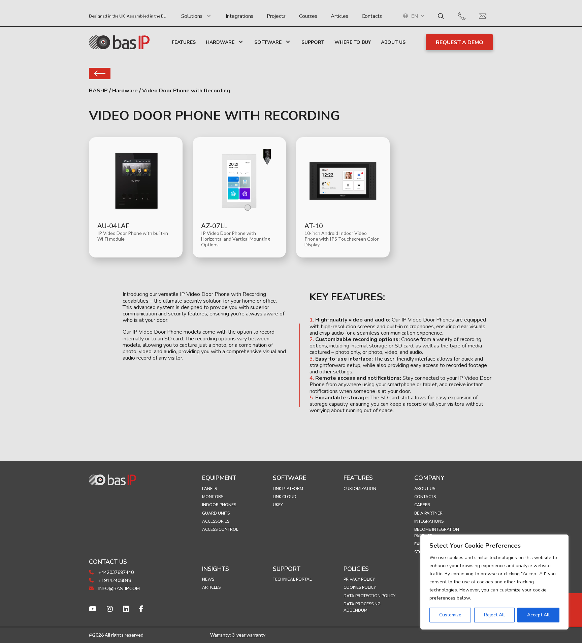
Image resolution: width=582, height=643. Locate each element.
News (208, 579)
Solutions (191, 16)
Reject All (494, 615)
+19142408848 (114, 580)
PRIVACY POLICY (359, 579)
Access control (220, 529)
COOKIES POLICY (360, 587)
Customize (450, 615)
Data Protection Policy (369, 596)
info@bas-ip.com (118, 588)
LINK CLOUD (284, 496)
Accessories (215, 521)
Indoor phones (219, 505)
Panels (209, 488)
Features (184, 42)
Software (268, 42)
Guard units (216, 513)
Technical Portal (292, 579)
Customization (360, 488)
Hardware (220, 42)
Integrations (239, 16)
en (414, 16)
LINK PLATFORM (288, 488)
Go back (99, 73)
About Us (393, 42)
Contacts (372, 16)
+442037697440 (115, 572)
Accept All (538, 615)
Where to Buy (352, 42)
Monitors (212, 496)
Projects (276, 16)
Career (422, 505)
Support (312, 42)
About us (424, 488)
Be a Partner (428, 513)
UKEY (278, 505)
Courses (308, 16)
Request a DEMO (459, 42)
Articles (339, 16)
